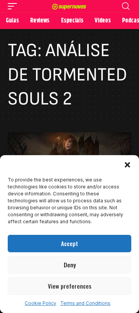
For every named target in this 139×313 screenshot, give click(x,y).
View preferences (70, 286)
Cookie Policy (40, 303)
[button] (127, 165)
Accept (69, 243)
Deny (70, 264)
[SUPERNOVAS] (69, 6)
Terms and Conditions (85, 303)
